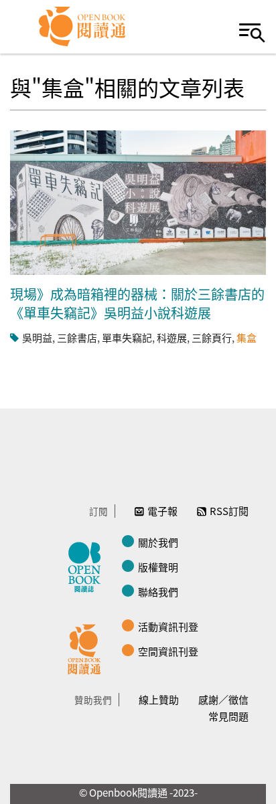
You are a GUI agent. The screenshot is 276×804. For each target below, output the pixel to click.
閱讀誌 (88, 565)
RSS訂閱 (229, 511)
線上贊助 (159, 699)
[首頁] (83, 27)
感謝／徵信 (223, 699)
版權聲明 (158, 567)
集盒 (246, 337)
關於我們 (158, 542)
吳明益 (37, 337)
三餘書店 (77, 337)
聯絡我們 (158, 592)
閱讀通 (88, 647)
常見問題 (228, 716)
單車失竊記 (127, 337)
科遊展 (172, 337)
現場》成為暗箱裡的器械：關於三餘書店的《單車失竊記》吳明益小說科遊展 (137, 303)
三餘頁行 (212, 337)
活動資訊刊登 (168, 626)
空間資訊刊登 (168, 651)
